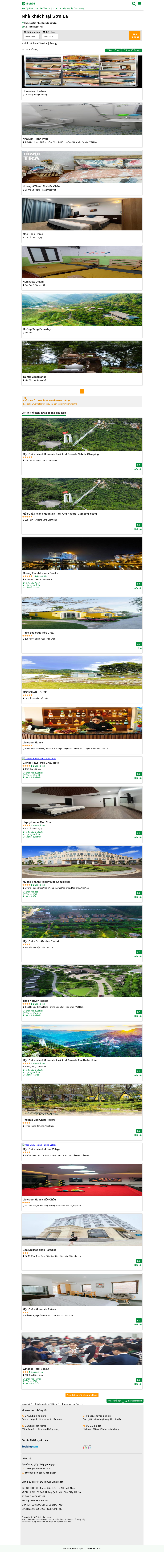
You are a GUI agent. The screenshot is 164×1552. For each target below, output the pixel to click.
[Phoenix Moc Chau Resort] (82, 1100)
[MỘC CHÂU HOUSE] (82, 672)
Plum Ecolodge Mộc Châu (38, 632)
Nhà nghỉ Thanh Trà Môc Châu (41, 186)
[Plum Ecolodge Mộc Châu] (82, 613)
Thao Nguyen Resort (35, 1000)
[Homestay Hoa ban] (82, 71)
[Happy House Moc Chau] (82, 803)
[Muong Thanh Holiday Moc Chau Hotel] (82, 862)
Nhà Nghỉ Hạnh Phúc (35, 138)
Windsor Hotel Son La (36, 1368)
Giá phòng (135, 35)
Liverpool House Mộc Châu (39, 1199)
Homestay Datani (33, 281)
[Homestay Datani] (82, 262)
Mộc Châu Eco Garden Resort (41, 941)
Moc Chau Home (33, 234)
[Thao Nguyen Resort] (82, 981)
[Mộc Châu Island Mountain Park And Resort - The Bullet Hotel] (82, 1041)
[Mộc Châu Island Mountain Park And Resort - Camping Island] (82, 494)
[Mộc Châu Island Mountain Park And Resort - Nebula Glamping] (82, 434)
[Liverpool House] (82, 723)
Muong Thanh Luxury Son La (40, 573)
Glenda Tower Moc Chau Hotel (41, 762)
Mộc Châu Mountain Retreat (40, 1309)
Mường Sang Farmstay (37, 329)
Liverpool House (33, 742)
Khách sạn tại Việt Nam (46, 1404)
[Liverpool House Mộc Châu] (82, 1180)
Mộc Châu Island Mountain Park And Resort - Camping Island (60, 513)
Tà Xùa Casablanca (34, 376)
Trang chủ (25, 1404)
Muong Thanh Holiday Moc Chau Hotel (46, 881)
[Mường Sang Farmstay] (82, 309)
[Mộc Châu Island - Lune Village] (82, 1145)
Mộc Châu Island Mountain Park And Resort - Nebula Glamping (61, 454)
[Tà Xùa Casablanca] (82, 357)
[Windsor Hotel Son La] (82, 1349)
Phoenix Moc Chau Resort (39, 1119)
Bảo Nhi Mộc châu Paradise (39, 1249)
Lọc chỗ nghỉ (114, 50)
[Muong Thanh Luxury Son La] (82, 553)
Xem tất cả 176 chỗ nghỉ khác (82, 1395)
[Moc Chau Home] (82, 214)
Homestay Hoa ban (34, 91)
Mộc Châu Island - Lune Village (41, 1149)
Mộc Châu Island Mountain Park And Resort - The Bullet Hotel (60, 1060)
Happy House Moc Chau (37, 822)
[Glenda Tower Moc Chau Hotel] (82, 758)
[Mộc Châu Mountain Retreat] (82, 1290)
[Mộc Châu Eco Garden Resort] (82, 922)
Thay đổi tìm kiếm (133, 50)
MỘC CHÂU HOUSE (35, 692)
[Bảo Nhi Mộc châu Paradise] (82, 1230)
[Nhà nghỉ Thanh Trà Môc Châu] (82, 167)
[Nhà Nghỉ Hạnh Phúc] (82, 119)
